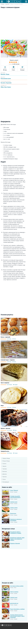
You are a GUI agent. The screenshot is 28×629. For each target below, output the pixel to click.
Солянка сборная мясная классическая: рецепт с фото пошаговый (17, 616)
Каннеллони (13, 513)
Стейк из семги (13, 507)
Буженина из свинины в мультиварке (16, 520)
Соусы (4, 479)
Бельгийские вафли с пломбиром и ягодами (15, 532)
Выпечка (7, 4)
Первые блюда (6, 458)
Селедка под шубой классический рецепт (15, 496)
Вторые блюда (6, 461)
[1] (10, 62)
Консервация (6, 482)
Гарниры (5, 468)
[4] (16, 62)
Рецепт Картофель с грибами (17, 609)
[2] (12, 62)
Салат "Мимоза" (14, 490)
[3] (14, 62)
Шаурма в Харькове (15, 543)
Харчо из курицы (14, 591)
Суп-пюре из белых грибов (16, 586)
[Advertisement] (14, 23)
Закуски (4, 466)
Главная (2, 4)
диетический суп (14, 603)
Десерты (5, 474)
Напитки (5, 476)
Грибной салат (13, 501)
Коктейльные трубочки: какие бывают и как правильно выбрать (17, 539)
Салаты (4, 463)
